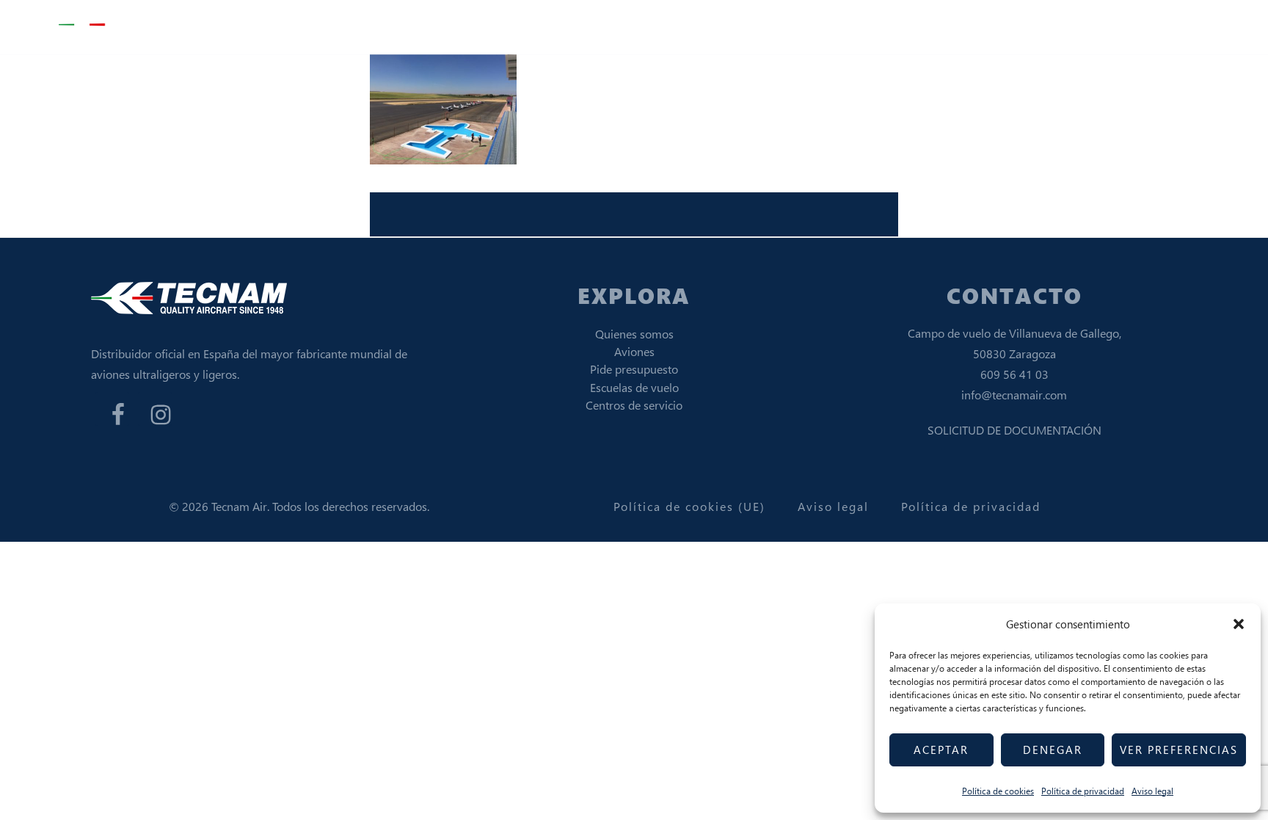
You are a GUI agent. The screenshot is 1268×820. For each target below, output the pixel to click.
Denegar (1052, 749)
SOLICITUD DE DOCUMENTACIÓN (1014, 430)
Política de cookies (998, 791)
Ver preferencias (1179, 749)
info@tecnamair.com (1014, 394)
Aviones (634, 351)
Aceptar (941, 749)
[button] (1238, 624)
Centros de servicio (634, 405)
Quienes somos (634, 333)
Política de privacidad (1082, 791)
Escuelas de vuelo (634, 387)
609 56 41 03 (1014, 374)
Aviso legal (1152, 791)
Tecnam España (132, 25)
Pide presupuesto (634, 369)
